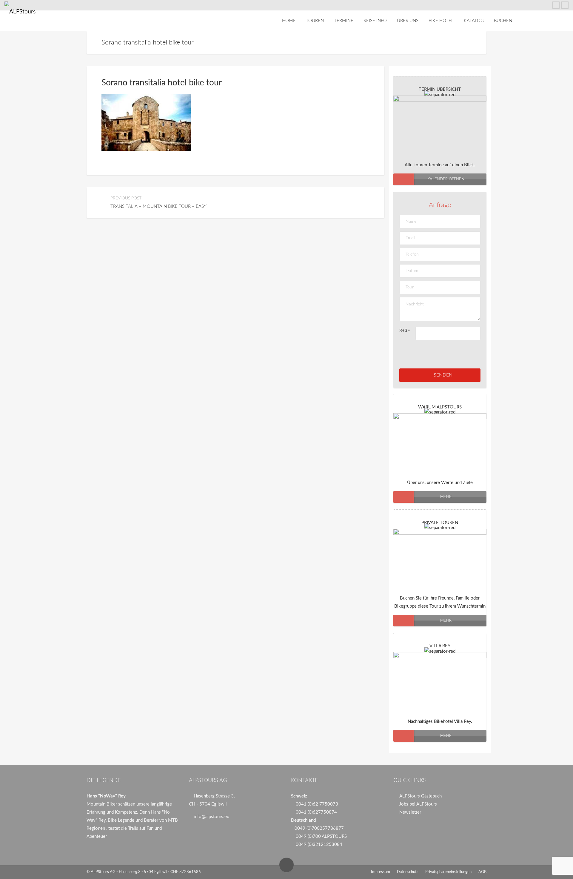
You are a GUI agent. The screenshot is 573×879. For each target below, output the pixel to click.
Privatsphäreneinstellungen (448, 872)
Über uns (407, 21)
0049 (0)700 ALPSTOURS (321, 836)
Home (289, 21)
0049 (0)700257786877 (319, 828)
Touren (315, 21)
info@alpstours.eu (211, 817)
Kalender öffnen (445, 179)
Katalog (474, 21)
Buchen (503, 21)
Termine (343, 21)
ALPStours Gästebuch (420, 796)
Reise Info (375, 21)
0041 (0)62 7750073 (317, 804)
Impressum (380, 872)
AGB (482, 872)
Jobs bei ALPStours (418, 804)
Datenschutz (407, 872)
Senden (443, 375)
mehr (446, 497)
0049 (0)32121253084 (319, 844)
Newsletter (410, 812)
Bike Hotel (441, 21)
